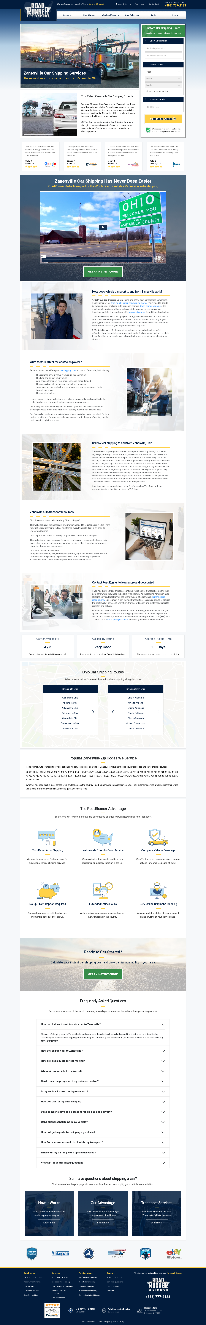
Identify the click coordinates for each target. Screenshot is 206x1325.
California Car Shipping (88, 1277)
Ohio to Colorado (136, 718)
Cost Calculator (132, 15)
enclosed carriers (137, 312)
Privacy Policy (118, 1322)
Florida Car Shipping (87, 1282)
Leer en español (113, 1286)
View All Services (58, 1298)
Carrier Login (154, 4)
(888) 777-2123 (175, 5)
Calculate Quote (162, 119)
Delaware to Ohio (70, 728)
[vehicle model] (163, 85)
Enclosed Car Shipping (60, 1282)
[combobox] (163, 48)
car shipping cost (68, 370)
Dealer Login (140, 4)
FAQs (153, 15)
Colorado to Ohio (70, 718)
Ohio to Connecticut (135, 723)
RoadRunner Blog (31, 1295)
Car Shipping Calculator (33, 1277)
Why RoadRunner (109, 15)
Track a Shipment (123, 4)
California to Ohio (70, 713)
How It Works (89, 15)
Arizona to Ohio (70, 703)
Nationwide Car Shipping (61, 1277)
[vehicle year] (163, 72)
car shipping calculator (118, 619)
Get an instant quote (103, 271)
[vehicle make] (163, 79)
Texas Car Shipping (86, 1286)
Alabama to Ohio (70, 698)
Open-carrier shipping (150, 306)
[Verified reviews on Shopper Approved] (52, 1310)
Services (67, 15)
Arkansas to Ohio (70, 708)
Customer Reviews (31, 1291)
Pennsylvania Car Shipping (89, 1295)
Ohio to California (136, 713)
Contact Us (111, 1291)
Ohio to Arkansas (136, 708)
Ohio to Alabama (136, 698)
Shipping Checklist (114, 1277)
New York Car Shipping (88, 1291)
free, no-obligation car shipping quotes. (129, 303)
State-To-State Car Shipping (62, 1286)
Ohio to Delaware (136, 728)
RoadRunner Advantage (33, 1282)
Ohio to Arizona (135, 703)
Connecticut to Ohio (70, 723)
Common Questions (115, 1282)
